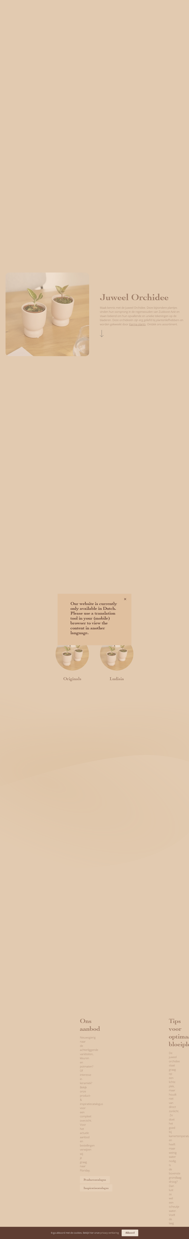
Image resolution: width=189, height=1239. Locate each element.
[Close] (125, 599)
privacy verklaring (109, 1232)
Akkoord (130, 1232)
